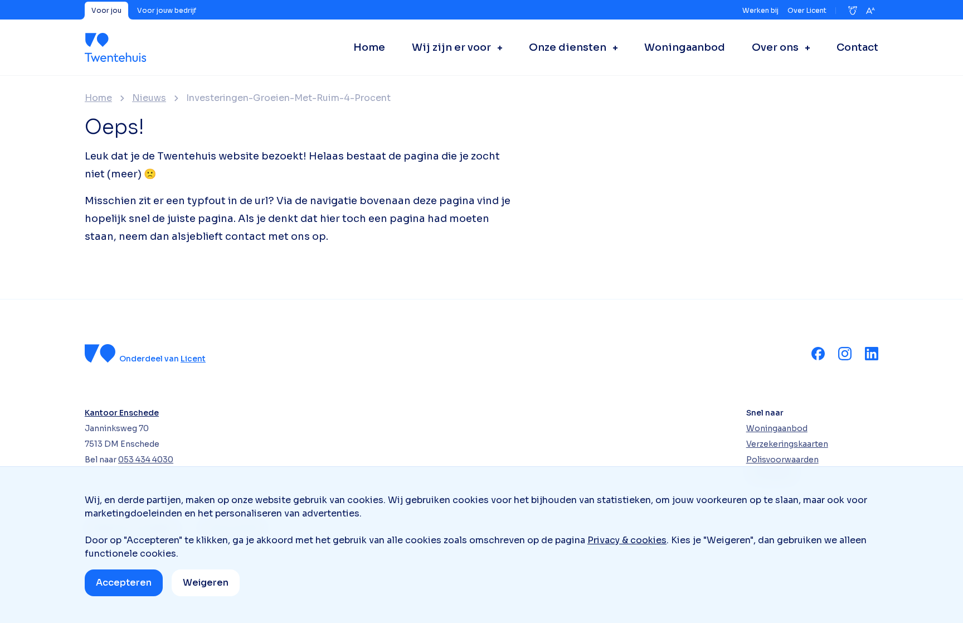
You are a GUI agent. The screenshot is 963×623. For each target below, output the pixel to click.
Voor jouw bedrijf (166, 10)
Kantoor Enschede (122, 413)
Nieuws (149, 98)
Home (98, 98)
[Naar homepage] (115, 47)
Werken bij (760, 10)
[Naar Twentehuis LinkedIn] (871, 353)
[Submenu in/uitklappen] (496, 47)
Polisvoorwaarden (782, 460)
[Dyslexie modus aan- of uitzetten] (852, 10)
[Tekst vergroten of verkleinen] (870, 10)
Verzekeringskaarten (787, 444)
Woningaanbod (777, 428)
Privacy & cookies (627, 540)
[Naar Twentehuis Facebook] (818, 353)
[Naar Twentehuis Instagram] (845, 353)
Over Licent (806, 10)
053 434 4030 (145, 460)
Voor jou (106, 10)
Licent (193, 359)
